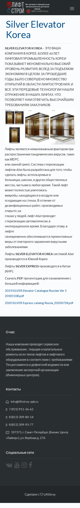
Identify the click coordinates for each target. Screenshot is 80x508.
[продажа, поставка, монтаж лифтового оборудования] (0, 505)
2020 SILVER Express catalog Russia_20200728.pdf (39, 303)
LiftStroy (50, 494)
